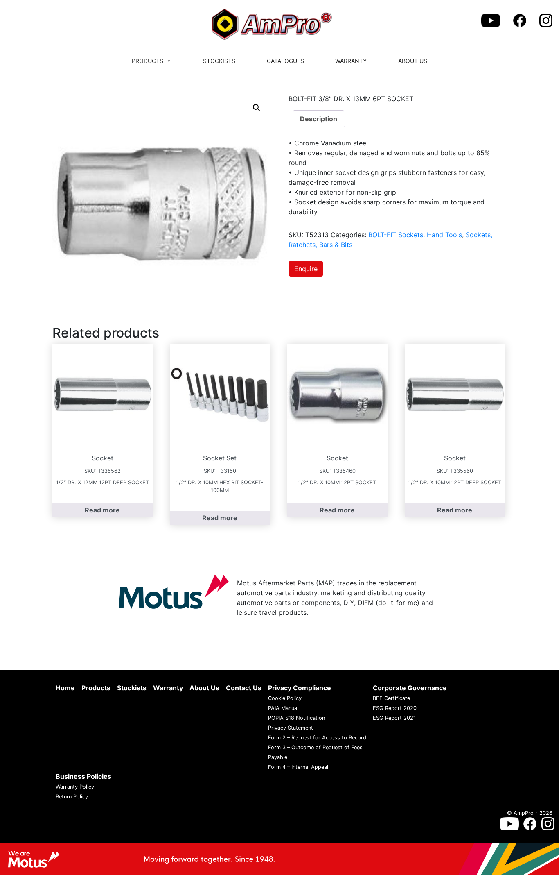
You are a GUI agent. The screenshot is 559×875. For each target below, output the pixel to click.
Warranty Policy (75, 787)
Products (147, 60)
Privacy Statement (290, 728)
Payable (277, 757)
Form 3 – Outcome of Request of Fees (315, 747)
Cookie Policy (285, 698)
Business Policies (83, 776)
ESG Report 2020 (395, 708)
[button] (256, 107)
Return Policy (72, 796)
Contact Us (243, 688)
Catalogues (285, 60)
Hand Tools (444, 235)
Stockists (219, 60)
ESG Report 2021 (394, 718)
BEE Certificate (391, 698)
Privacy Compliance (299, 688)
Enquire (306, 269)
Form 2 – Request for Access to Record (317, 737)
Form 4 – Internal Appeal (298, 767)
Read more (102, 510)
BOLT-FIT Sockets (395, 235)
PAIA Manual (283, 708)
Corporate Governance (410, 688)
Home (65, 688)
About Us (412, 60)
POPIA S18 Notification (296, 718)
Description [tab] (318, 119)
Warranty (351, 60)
